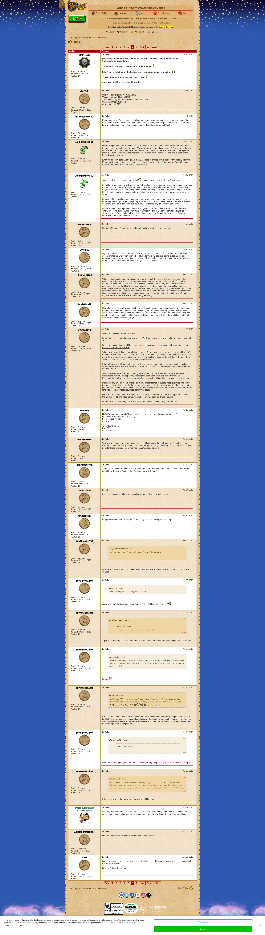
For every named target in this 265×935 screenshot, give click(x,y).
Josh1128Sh (84, 330)
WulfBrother (84, 439)
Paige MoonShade (84, 808)
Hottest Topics (144, 32)
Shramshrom (84, 224)
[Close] (261, 925)
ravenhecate (84, 304)
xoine (84, 857)
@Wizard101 (144, 19)
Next (142, 47)
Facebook (171, 19)
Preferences (203, 922)
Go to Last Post (153, 47)
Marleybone (100, 37)
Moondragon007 (84, 142)
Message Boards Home (81, 37)
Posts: (74, 76)
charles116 (84, 55)
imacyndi (84, 91)
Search (112, 32)
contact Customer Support (158, 23)
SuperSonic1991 (84, 541)
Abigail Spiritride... (84, 832)
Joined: (74, 74)
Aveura (84, 250)
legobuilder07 (84, 275)
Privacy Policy (24, 925)
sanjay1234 (84, 490)
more (184, 619)
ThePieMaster (84, 465)
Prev (107, 47)
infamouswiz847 (84, 116)
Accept (203, 929)
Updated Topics (126, 32)
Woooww (84, 410)
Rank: (74, 71)
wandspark (84, 516)
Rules (157, 32)
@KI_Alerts (158, 19)
